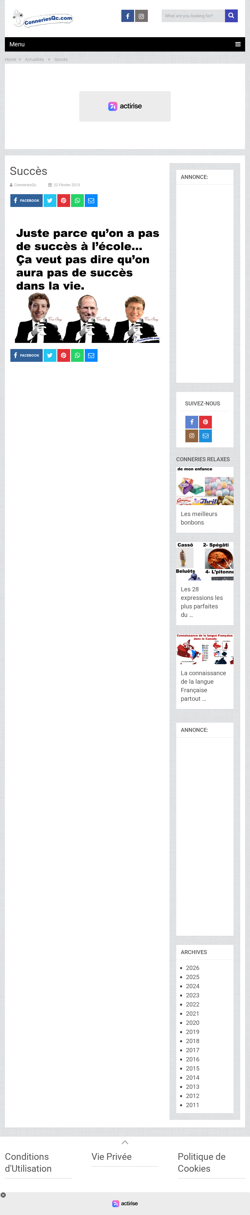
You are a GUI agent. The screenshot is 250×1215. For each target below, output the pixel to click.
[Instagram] (191, 435)
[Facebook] (191, 422)
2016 (192, 1059)
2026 (192, 967)
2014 (192, 1077)
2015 (192, 1068)
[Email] (205, 435)
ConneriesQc (25, 185)
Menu (17, 44)
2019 (192, 1031)
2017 (192, 1050)
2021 (192, 1013)
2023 (192, 995)
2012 (192, 1095)
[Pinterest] (205, 422)
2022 (192, 1004)
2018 (192, 1041)
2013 (192, 1086)
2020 (192, 1022)
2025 (192, 977)
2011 (192, 1105)
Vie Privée (111, 1156)
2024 (192, 986)
